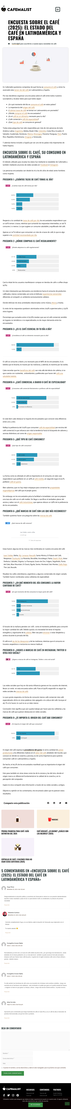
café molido (39, 478)
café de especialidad (30, 119)
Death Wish (57, 558)
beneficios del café (27, 370)
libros (53, 302)
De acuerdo (35, 1105)
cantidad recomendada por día (24, 235)
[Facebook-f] (4, 1095)
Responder (7, 905)
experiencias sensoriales (52, 294)
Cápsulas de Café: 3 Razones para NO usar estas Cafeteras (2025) (16, 860)
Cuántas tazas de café (17, 110)
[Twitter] (8, 1095)
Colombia (42, 131)
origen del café (29, 107)
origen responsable (34, 433)
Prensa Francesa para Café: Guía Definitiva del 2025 (15, 832)
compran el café (20, 113)
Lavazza (25, 555)
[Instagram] (13, 1095)
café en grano (15, 481)
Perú (59, 134)
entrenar (46, 632)
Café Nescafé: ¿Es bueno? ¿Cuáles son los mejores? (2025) (52, 832)
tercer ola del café (21, 90)
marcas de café (22, 691)
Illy (20, 555)
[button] (57, 9)
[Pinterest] (17, 1095)
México (30, 134)
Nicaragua (38, 134)
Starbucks (16, 558)
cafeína (28, 632)
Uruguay (28, 137)
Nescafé (32, 555)
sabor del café (40, 752)
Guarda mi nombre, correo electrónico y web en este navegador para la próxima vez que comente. (34, 1068)
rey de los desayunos (20, 641)
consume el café (49, 87)
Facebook (44, 164)
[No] (67, 1103)
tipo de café (17, 122)
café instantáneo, (26, 502)
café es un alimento (20, 116)
